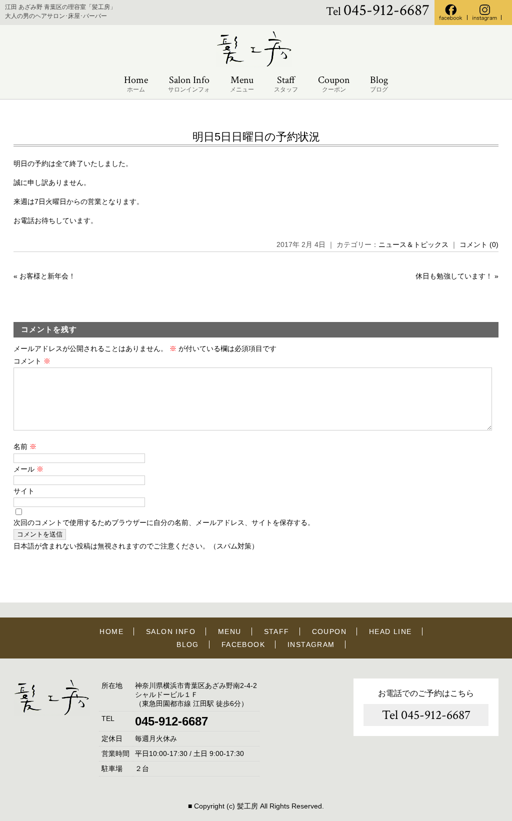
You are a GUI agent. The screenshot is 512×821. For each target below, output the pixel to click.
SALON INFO (171, 632)
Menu (242, 84)
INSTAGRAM (311, 644)
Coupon (334, 84)
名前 (25, 446)
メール (29, 469)
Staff (286, 84)
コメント (32, 361)
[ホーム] (256, 65)
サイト (24, 491)
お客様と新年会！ (48, 276)
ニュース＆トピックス (413, 244)
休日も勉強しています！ (454, 276)
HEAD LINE (390, 632)
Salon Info (189, 84)
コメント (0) (479, 244)
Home (136, 84)
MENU (230, 632)
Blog (379, 84)
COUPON (329, 632)
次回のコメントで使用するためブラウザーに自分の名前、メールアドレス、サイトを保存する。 (164, 522)
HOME (112, 632)
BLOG (187, 644)
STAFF (277, 632)
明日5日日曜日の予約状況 (256, 136)
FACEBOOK (243, 644)
